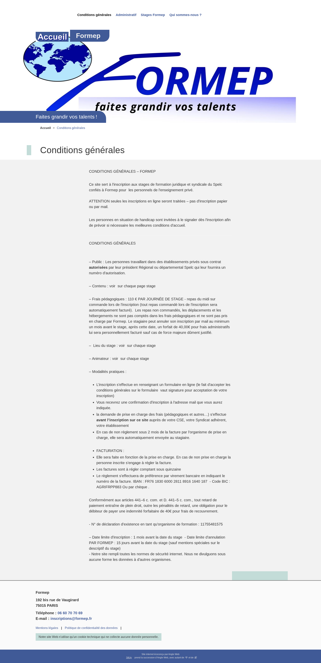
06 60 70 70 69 (70, 613)
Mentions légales (47, 628)
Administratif (126, 15)
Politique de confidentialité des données (91, 628)
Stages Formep (153, 15)
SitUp (129, 657)
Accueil (45, 128)
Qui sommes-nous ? (185, 15)
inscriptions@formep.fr (71, 618)
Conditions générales (94, 15)
